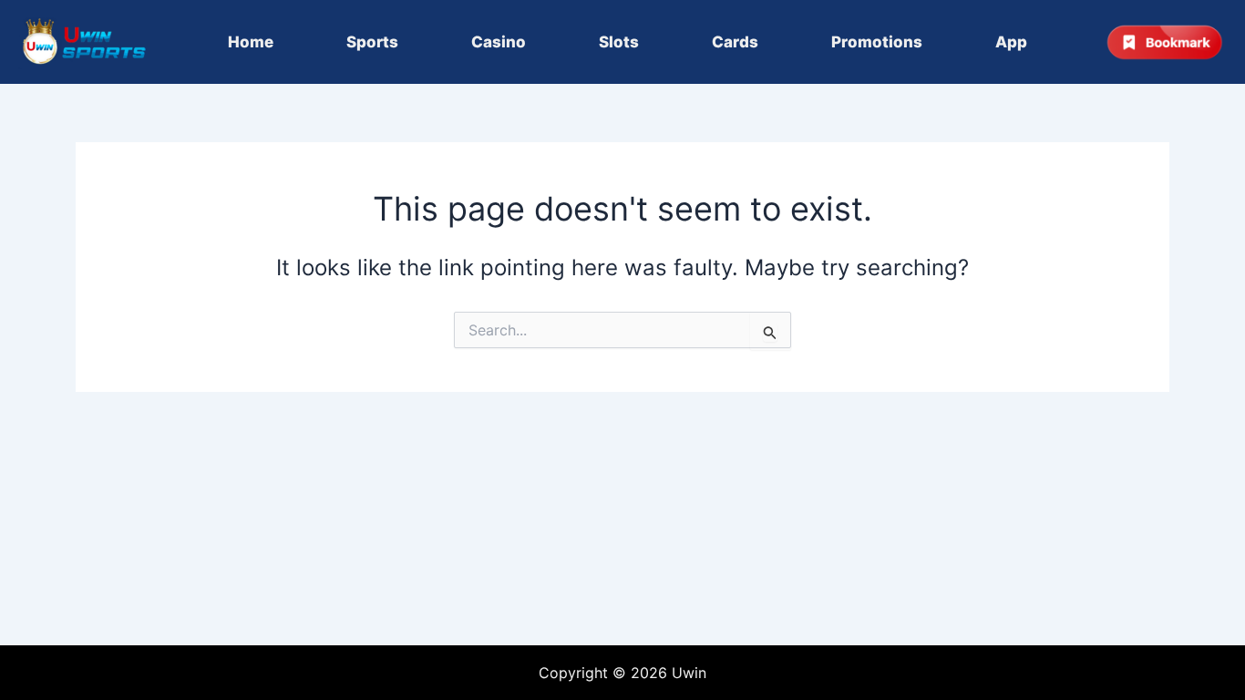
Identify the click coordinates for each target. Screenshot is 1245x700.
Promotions (876, 42)
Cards (735, 42)
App (1011, 42)
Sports (372, 42)
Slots (619, 42)
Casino (498, 42)
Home (250, 42)
